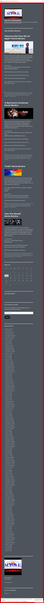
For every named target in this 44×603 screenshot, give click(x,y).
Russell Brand (25, 205)
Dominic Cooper (29, 93)
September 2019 (9, 427)
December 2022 (9, 366)
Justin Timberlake (11, 205)
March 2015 (8, 513)
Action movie (23, 154)
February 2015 (9, 515)
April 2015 (8, 512)
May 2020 (8, 414)
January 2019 (8, 439)
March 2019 (8, 436)
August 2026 (8, 329)
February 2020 (9, 419)
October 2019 (9, 425)
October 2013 (8, 540)
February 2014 (9, 534)
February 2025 (9, 332)
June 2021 (8, 394)
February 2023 (9, 362)
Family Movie (30, 253)
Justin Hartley (11, 157)
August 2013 (8, 544)
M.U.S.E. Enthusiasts (12, 20)
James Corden (16, 255)
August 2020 (8, 409)
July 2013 (8, 545)
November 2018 (9, 443)
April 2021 (8, 398)
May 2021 (8, 396)
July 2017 (8, 468)
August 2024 (8, 338)
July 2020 (8, 411)
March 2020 (8, 417)
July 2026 (8, 330)
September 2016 (9, 484)
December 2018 (9, 441)
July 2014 (8, 526)
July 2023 (8, 354)
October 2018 (9, 444)
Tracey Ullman (11, 256)
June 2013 (8, 547)
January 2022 (9, 383)
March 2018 (8, 455)
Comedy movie (22, 92)
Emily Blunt (11, 255)
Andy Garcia (10, 93)
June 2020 (8, 412)
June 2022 (8, 375)
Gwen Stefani (25, 204)
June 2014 (8, 528)
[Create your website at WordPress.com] (22, 1)
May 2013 (8, 548)
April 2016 (8, 492)
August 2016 (8, 486)
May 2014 (8, 529)
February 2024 (9, 346)
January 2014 (8, 536)
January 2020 (9, 420)
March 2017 (8, 475)
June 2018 (8, 451)
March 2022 (8, 380)
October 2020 (9, 407)
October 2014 (9, 521)
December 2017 (9, 460)
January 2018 (8, 459)
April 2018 (8, 454)
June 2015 (8, 508)
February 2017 (9, 476)
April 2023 (8, 359)
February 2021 (9, 401)
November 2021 (9, 386)
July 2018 (8, 449)
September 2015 (9, 504)
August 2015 (8, 505)
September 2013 (9, 542)
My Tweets (6, 593)
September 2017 (9, 465)
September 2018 (9, 446)
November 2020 (9, 406)
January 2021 (8, 402)
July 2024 (8, 340)
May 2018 (8, 452)
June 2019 (8, 431)
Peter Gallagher (11, 158)
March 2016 (8, 494)
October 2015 (9, 502)
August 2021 (8, 391)
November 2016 (9, 481)
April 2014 (8, 531)
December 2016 (9, 479)
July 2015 (8, 507)
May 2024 (8, 343)
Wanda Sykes (23, 158)
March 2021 (8, 399)
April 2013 (8, 550)
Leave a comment (12, 96)
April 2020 (8, 415)
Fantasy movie (7, 254)
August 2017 (8, 467)
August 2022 (8, 372)
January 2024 (9, 348)
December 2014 (9, 518)
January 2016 (8, 497)
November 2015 (9, 500)
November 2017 (9, 462)
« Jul (10, 285)
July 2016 (8, 487)
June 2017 (8, 470)
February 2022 (9, 382)
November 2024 (9, 335)
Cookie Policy (25, 601)
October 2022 (9, 369)
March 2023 (8, 361)
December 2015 (9, 499)
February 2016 (9, 496)
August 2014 (8, 524)
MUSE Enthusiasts (9, 293)
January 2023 (9, 364)
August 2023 (8, 353)
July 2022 (8, 374)
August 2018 (8, 447)
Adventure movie (29, 154)
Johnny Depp (22, 255)
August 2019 (8, 428)
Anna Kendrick (12, 204)
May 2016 (8, 491)
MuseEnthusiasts (9, 92)
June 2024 (8, 342)
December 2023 (9, 350)
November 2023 (9, 351)
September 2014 (9, 523)
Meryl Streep (27, 255)
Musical (26, 92)
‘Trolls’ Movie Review (14, 166)
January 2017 (8, 478)
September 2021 (9, 390)
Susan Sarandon (18, 158)
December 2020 (9, 404)
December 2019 (9, 422)
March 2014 (8, 532)
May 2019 (8, 433)
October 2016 (9, 483)
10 (6, 275)
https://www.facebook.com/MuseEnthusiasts (14, 247)
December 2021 (9, 385)
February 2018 (9, 457)
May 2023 (8, 358)
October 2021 (9, 388)
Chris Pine (19, 254)
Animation (6, 204)
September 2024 (9, 337)
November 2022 (9, 367)
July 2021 (8, 393)
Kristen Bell (22, 157)
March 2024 (8, 345)
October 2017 (8, 463)
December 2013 (9, 537)
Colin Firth (24, 93)
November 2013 (9, 539)
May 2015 (8, 510)
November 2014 (9, 520)
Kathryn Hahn (17, 157)
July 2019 (8, 430)
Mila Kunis (27, 157)
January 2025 (9, 334)
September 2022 (9, 370)
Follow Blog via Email (11, 304)
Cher (13, 93)
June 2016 (8, 489)
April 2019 (8, 435)
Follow (7, 317)
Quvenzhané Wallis (18, 205)
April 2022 (8, 378)
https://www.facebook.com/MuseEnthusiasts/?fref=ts (16, 75)
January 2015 (8, 516)
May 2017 (8, 471)
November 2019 (9, 423)
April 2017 (8, 473)
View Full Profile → (8, 582)
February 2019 (9, 438)
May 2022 (8, 377)
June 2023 (8, 356)
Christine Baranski (18, 93)
